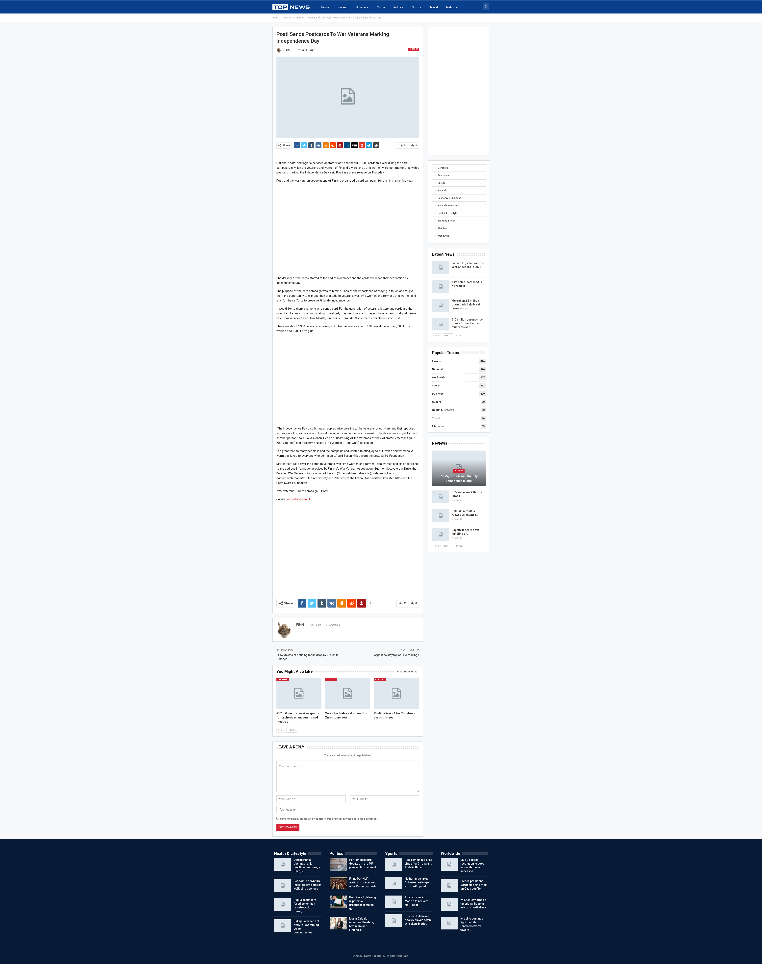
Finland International (449, 205)
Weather (442, 228)
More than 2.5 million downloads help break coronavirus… (466, 304)
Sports (416, 7)
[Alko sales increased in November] (440, 286)
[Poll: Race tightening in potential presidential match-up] (338, 902)
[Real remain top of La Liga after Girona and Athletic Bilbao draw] (393, 864)
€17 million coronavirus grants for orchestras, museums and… (467, 323)
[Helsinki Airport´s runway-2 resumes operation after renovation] (440, 515)
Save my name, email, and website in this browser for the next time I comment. (329, 818)
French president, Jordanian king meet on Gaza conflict (473, 884)
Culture (413, 49)
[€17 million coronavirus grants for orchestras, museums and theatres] (299, 693)
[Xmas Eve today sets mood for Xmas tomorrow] (347, 693)
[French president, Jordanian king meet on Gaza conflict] (449, 885)
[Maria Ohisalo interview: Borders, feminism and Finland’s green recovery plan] (338, 923)
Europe (441, 183)
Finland (342, 7)
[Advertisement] (347, 229)
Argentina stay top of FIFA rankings (396, 655)
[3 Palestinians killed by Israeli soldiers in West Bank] (440, 496)
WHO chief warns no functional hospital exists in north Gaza (473, 903)
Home (325, 7)
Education (443, 175)
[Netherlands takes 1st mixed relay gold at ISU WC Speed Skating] (393, 883)
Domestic (443, 168)
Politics (399, 7)
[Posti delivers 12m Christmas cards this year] (396, 693)
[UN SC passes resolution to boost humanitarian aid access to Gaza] (449, 864)
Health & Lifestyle (447, 213)
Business (362, 7)
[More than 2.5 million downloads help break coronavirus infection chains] (440, 305)
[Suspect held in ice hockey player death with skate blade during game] (393, 920)
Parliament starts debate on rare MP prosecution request (362, 863)
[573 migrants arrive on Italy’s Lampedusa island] (459, 468)
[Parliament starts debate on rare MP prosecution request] (338, 864)
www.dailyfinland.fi (299, 499)
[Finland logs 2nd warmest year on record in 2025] (440, 267)
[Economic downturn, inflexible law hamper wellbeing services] (282, 885)
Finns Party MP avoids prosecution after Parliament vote (362, 882)
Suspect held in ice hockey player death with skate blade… (418, 920)
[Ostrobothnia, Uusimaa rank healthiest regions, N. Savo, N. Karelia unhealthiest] (282, 864)
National (452, 7)
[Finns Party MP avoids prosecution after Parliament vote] (338, 883)
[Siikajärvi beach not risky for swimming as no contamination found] (282, 925)
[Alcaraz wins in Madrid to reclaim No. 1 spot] (393, 902)
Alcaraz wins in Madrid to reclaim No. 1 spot (416, 901)
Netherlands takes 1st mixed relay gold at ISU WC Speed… (418, 882)
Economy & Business (449, 198)
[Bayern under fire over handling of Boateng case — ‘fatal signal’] (440, 534)
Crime (381, 7)
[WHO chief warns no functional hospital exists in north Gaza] (449, 904)
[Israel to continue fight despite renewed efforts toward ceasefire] (449, 923)
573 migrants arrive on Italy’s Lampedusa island (458, 478)
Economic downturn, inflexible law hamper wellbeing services (307, 884)
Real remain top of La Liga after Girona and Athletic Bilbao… (418, 863)
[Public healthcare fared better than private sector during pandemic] (282, 904)
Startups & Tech (446, 220)
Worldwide (443, 235)
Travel (434, 7)
